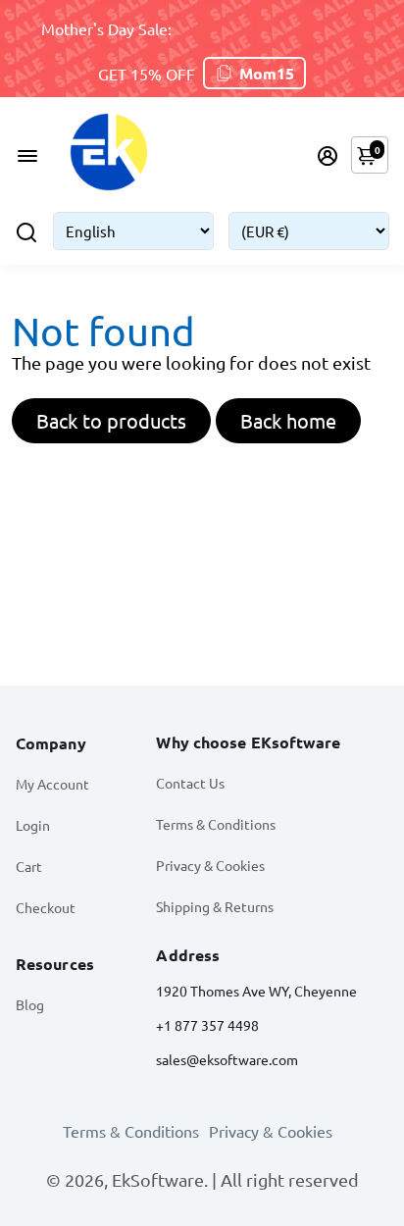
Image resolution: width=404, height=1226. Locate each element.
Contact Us (190, 783)
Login (33, 825)
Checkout (46, 907)
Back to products (111, 420)
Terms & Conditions (216, 824)
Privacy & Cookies (210, 865)
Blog (30, 1004)
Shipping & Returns (215, 906)
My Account (52, 783)
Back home (288, 420)
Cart (29, 866)
